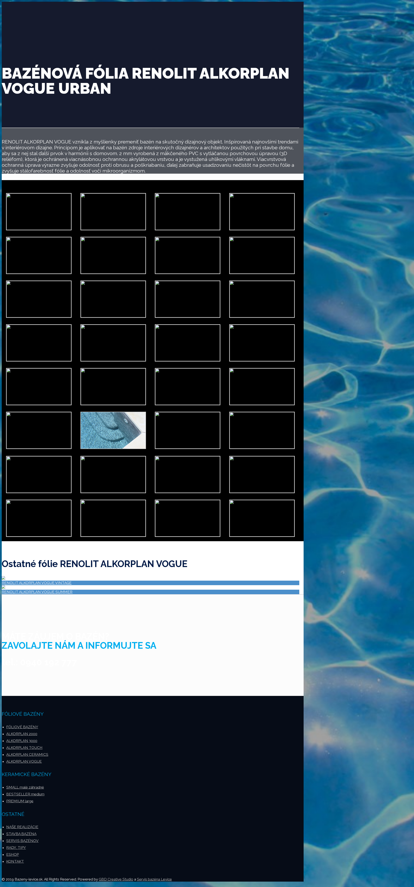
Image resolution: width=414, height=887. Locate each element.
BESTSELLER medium (25, 794)
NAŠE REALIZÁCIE (22, 827)
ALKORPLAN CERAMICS (27, 754)
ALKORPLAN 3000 (21, 741)
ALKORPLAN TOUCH (24, 747)
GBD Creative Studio (116, 879)
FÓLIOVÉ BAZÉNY (22, 727)
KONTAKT (15, 861)
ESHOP (12, 854)
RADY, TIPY (16, 847)
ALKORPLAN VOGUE (24, 761)
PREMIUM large (19, 801)
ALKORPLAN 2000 (21, 734)
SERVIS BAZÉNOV (22, 841)
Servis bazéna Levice (154, 879)
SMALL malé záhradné (25, 787)
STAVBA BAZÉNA (21, 834)
